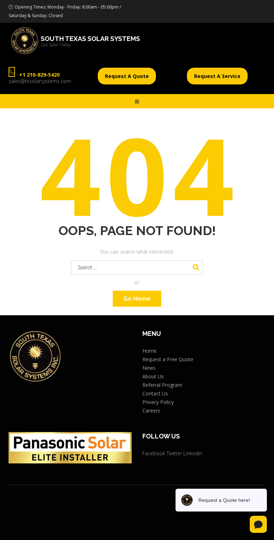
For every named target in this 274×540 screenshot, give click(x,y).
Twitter (174, 453)
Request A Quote (127, 76)
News (149, 367)
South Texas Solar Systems (90, 38)
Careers (151, 410)
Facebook (153, 453)
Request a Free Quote (167, 359)
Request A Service (217, 76)
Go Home (137, 298)
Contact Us (155, 393)
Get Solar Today (56, 44)
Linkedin (192, 453)
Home (149, 350)
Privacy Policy (158, 402)
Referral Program (162, 384)
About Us (153, 376)
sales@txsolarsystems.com (40, 81)
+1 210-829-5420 (39, 74)
